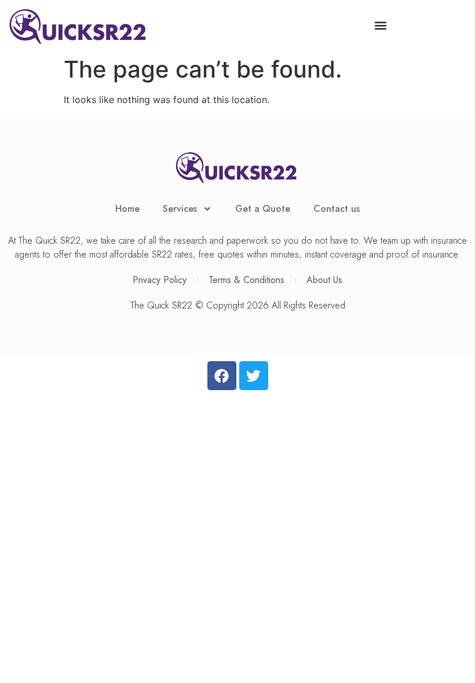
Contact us (336, 208)
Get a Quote (262, 208)
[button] (380, 25)
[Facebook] (221, 375)
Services (180, 208)
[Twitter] (253, 375)
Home (127, 208)
